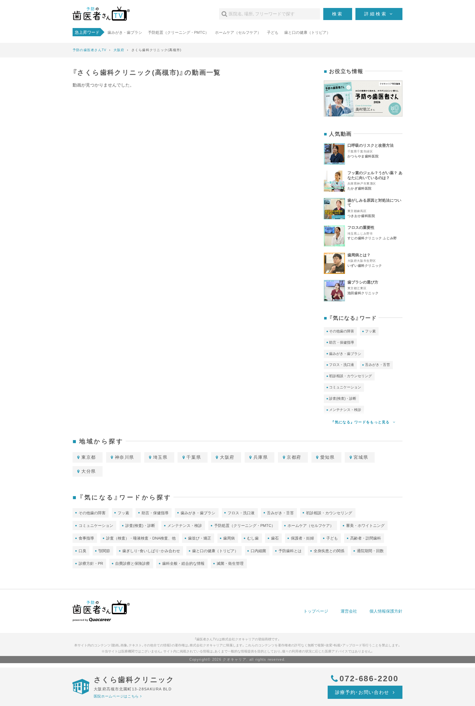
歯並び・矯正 (199, 538)
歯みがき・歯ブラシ (124, 32)
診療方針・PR (91, 563)
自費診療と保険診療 (132, 563)
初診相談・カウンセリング (350, 376)
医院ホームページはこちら (116, 696)
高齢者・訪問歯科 (365, 538)
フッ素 (370, 331)
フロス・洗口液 (341, 365)
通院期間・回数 (370, 551)
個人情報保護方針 (385, 611)
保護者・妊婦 (302, 538)
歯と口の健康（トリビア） (307, 32)
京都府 (294, 457)
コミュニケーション (345, 387)
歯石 (275, 538)
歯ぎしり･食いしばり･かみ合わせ (151, 551)
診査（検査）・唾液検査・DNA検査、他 (141, 538)
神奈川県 (124, 457)
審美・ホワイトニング (365, 525)
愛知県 (327, 457)
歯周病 (229, 538)
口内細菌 (258, 551)
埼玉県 (160, 457)
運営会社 (349, 611)
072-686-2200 (369, 678)
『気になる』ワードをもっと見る (361, 422)
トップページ (315, 611)
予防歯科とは (290, 551)
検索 (338, 14)
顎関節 (104, 551)
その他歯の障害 (341, 331)
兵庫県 (260, 457)
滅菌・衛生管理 (230, 563)
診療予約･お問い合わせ (363, 692)
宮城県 (361, 457)
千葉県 (193, 457)
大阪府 (227, 457)
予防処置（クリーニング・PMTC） (178, 32)
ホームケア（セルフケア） (238, 32)
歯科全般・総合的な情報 (183, 563)
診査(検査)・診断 (342, 398)
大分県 (88, 471)
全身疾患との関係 (329, 551)
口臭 (82, 551)
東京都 (88, 457)
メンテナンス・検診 (184, 525)
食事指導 (86, 538)
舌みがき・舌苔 (377, 365)
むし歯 (253, 538)
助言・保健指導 (341, 342)
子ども (272, 32)
